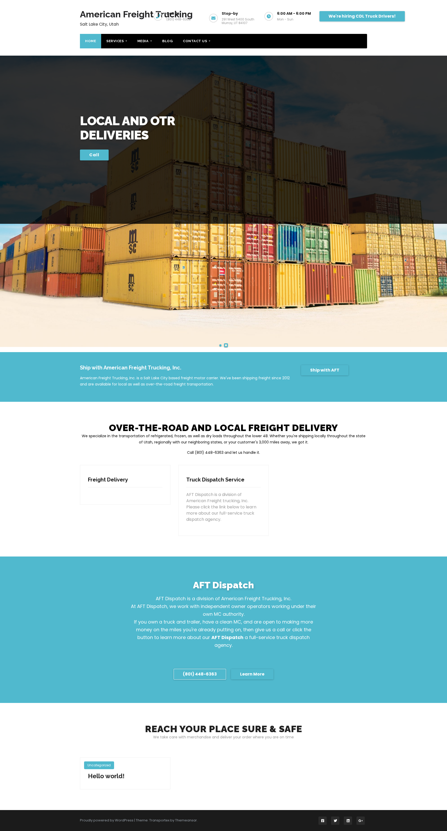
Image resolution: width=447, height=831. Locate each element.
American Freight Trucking (136, 14)
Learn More (252, 674)
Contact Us (195, 41)
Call (94, 155)
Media (143, 41)
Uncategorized (99, 765)
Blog (167, 41)
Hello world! (106, 776)
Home (90, 41)
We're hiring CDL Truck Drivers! (362, 16)
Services (115, 41)
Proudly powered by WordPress (107, 820)
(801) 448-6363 (200, 674)
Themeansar (186, 820)
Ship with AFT (324, 370)
